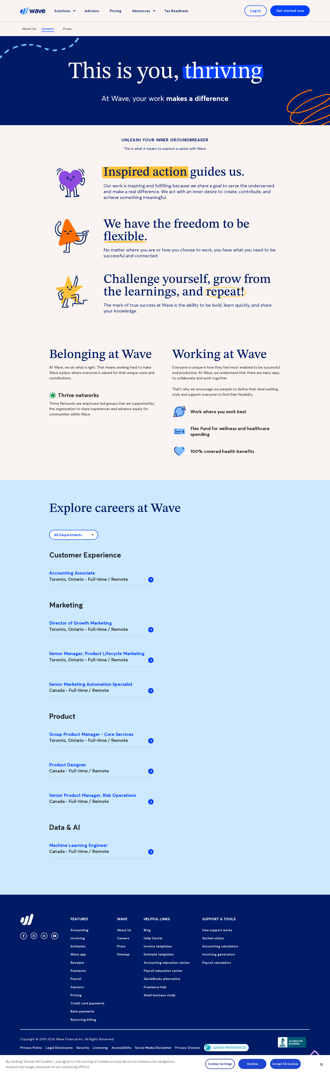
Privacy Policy (31, 1048)
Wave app (78, 954)
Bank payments (82, 1011)
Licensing (100, 1048)
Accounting (79, 930)
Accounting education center (167, 963)
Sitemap (123, 954)
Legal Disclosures (59, 1048)
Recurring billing (83, 1020)
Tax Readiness (176, 11)
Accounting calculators (220, 946)
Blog (147, 930)
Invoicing (77, 938)
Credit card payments (87, 1003)
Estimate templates (159, 954)
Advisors (92, 11)
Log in (255, 10)
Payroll (75, 979)
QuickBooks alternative (162, 979)
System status (213, 938)
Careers (48, 29)
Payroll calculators (216, 963)
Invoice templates (158, 946)
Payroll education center (163, 971)
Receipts (77, 963)
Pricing (115, 11)
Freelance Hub (155, 987)
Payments (78, 971)
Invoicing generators (218, 954)
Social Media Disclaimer (153, 1048)
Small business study (160, 995)
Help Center (153, 938)
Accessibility (121, 1048)
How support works (217, 930)
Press (67, 29)
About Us (29, 29)
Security (82, 1048)
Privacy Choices (187, 1048)
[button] (321, 1064)
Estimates (78, 946)
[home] (32, 10)
